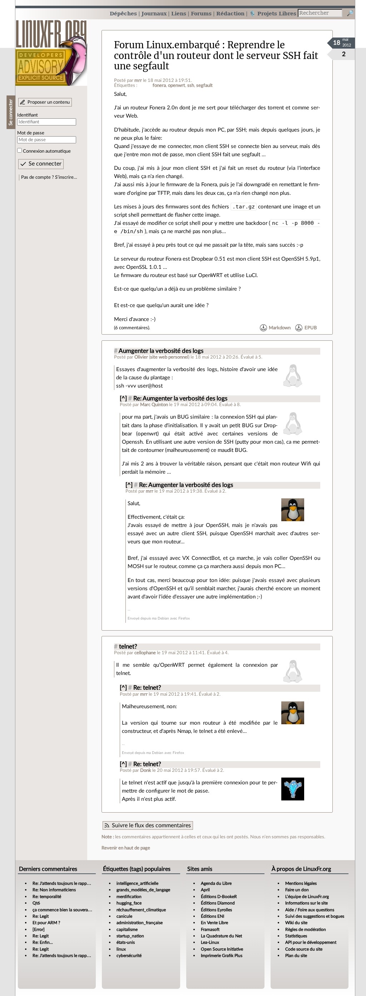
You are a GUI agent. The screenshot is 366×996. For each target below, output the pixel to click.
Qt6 (36, 903)
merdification (129, 896)
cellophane (145, 653)
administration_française (140, 923)
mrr (138, 80)
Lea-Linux (210, 942)
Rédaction (230, 13)
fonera (159, 85)
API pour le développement (310, 942)
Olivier (141, 357)
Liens (178, 13)
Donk (145, 770)
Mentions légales (301, 883)
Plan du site (296, 955)
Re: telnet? (147, 688)
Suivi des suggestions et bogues (314, 916)
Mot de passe (30, 133)
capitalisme (127, 929)
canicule (124, 916)
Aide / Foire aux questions (309, 910)
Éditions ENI (212, 916)
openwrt (176, 85)
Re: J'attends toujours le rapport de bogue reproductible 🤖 (88, 883)
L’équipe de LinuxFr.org (307, 896)
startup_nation (130, 936)
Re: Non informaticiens (54, 890)
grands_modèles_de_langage (143, 890)
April (205, 890)
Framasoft (210, 929)
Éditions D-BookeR (219, 896)
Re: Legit (41, 916)
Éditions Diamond (218, 903)
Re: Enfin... (43, 942)
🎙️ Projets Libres (272, 13)
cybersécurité (129, 955)
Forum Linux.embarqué (167, 45)
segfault (204, 85)
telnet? (128, 647)
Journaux (154, 13)
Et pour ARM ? (46, 923)
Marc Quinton (154, 405)
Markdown (280, 328)
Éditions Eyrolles (216, 910)
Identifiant (27, 115)
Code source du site (303, 949)
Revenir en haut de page (126, 848)
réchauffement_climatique (141, 910)
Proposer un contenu (49, 102)
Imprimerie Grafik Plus (221, 955)
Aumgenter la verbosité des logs (161, 351)
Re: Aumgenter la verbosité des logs (180, 398)
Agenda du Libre (216, 883)
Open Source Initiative (222, 949)
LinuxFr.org (51, 49)
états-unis (126, 942)
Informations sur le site (306, 903)
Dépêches (123, 13)
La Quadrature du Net (221, 936)
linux (121, 949)
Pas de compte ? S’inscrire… (49, 177)
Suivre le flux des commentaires (151, 825)
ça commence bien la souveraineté (65, 910)
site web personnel (169, 357)
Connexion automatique (47, 151)
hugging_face (129, 903)
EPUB (311, 328)
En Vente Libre (214, 923)
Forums (201, 13)
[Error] (39, 929)
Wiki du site (296, 923)
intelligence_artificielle (137, 883)
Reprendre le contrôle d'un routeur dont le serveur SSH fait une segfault (216, 55)
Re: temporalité (47, 896)
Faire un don (297, 890)
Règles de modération (305, 929)
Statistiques (296, 936)
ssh (190, 85)
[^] (123, 398)
